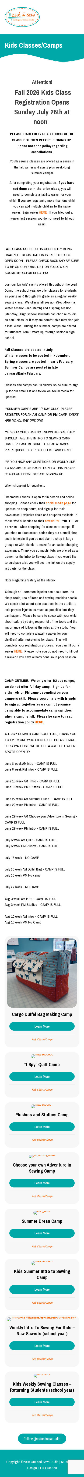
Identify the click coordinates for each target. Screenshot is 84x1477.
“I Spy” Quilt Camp (42, 1064)
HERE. (39, 722)
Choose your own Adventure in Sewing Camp (42, 1168)
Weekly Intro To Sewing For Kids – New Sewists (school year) (42, 1330)
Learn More (55, 1026)
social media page (58, 503)
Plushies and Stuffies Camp (42, 1114)
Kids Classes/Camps (42, 1039)
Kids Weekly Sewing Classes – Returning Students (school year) (42, 1387)
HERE (43, 212)
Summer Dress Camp (42, 1221)
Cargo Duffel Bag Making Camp (42, 1014)
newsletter (52, 520)
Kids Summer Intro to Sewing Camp (42, 1274)
